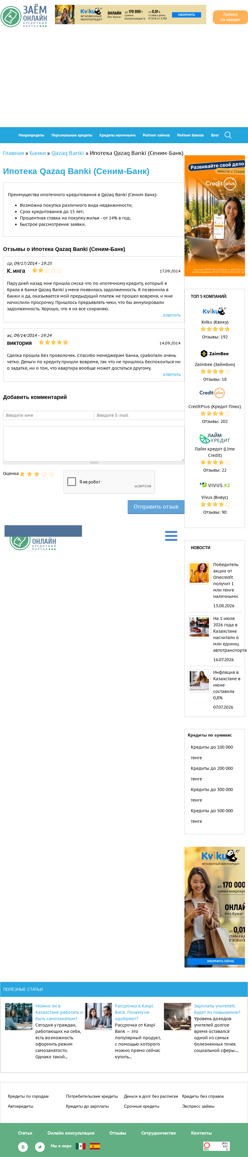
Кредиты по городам (28, 1096)
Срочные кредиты (141, 1106)
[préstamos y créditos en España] (95, 1146)
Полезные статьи (23, 989)
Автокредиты (20, 1106)
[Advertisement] (124, 81)
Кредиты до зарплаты (87, 1106)
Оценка (11, 473)
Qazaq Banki (67, 153)
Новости (200, 548)
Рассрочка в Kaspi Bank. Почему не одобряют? (134, 1012)
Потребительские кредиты (92, 1096)
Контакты (201, 1133)
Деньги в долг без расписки (151, 1096)
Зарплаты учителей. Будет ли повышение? (217, 1009)
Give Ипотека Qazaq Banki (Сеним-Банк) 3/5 (37, 474)
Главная (13, 153)
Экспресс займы (198, 1106)
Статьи (25, 1133)
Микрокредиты (31, 135)
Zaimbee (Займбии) (215, 364)
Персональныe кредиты (71, 135)
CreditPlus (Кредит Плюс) (214, 406)
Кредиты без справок (203, 1096)
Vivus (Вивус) (214, 497)
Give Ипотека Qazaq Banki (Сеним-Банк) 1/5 (22, 474)
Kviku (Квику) (214, 322)
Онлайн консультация (70, 1133)
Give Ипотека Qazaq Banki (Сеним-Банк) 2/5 (29, 474)
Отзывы (117, 1133)
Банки (38, 153)
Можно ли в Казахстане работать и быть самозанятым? (59, 1012)
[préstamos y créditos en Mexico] (81, 1146)
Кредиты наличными (117, 135)
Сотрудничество (158, 1133)
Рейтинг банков (190, 135)
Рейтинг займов (156, 135)
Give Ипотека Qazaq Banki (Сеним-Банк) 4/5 (44, 474)
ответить (172, 315)
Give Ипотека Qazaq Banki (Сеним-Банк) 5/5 (51, 474)
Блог (215, 135)
